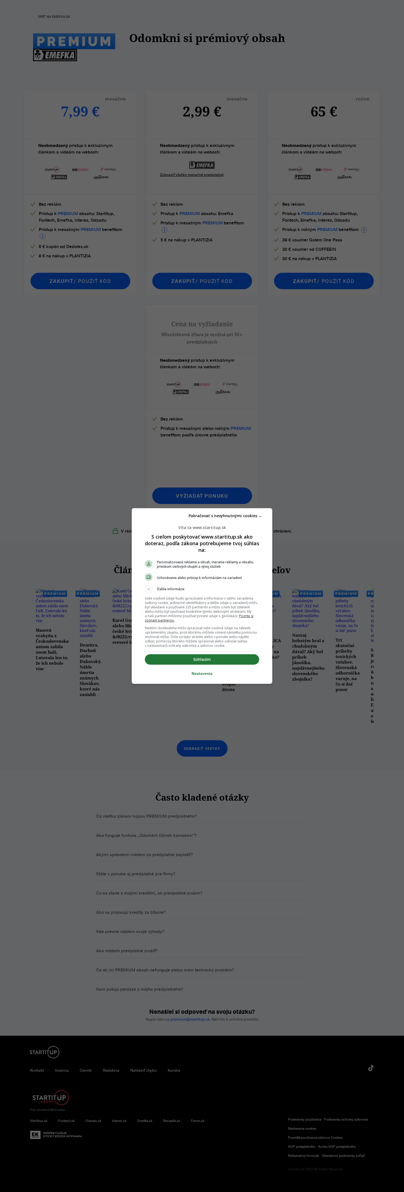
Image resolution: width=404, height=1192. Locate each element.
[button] (202, 589)
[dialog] (202, 596)
